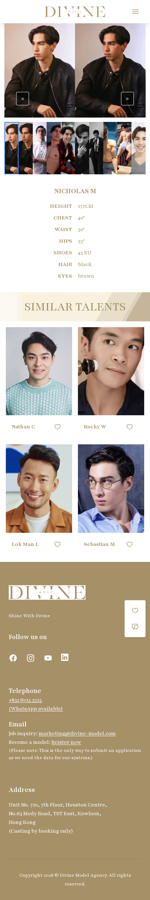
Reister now (66, 742)
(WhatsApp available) (36, 708)
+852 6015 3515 (25, 700)
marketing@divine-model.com (77, 733)
